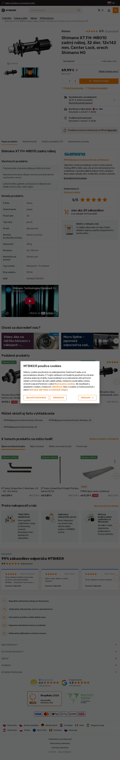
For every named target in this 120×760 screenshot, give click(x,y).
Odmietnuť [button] (58, 397)
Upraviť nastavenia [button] (36, 397)
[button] (57, 387)
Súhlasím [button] (87, 397)
